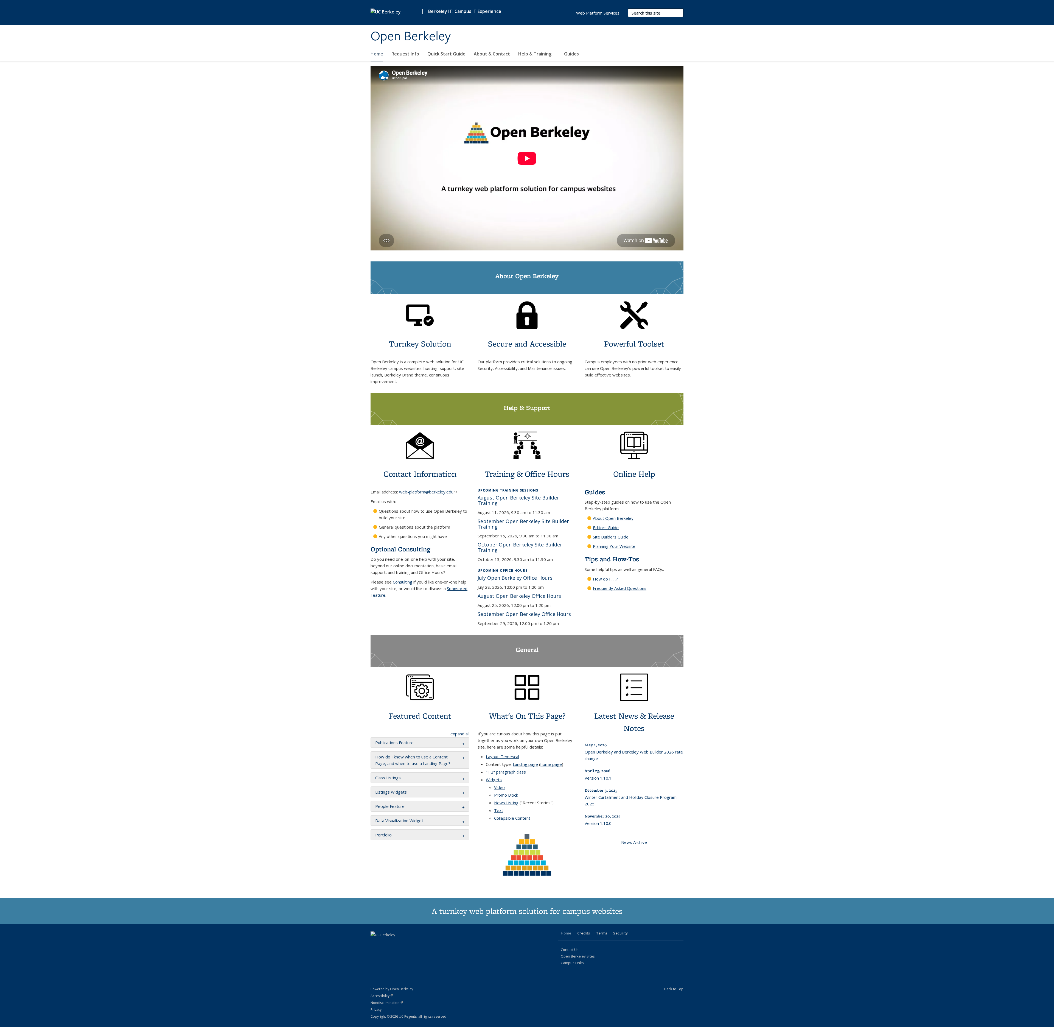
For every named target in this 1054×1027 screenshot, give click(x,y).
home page (551, 764)
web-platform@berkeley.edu (428, 492)
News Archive (634, 842)
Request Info (405, 54)
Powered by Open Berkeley (392, 989)
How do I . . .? (605, 579)
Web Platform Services (597, 13)
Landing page (525, 764)
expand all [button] (459, 733)
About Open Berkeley (613, 518)
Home (377, 54)
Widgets (494, 779)
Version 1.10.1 (598, 778)
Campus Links (572, 962)
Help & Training (535, 54)
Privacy (376, 1009)
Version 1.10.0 (598, 823)
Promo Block (506, 795)
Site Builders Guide (611, 537)
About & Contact (492, 54)
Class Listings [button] (388, 777)
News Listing (506, 802)
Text (498, 810)
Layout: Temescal (502, 756)
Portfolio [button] (383, 835)
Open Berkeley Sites (578, 956)
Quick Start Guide (446, 54)
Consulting (402, 582)
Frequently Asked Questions (619, 588)
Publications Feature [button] (394, 742)
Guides (572, 54)
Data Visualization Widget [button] (399, 820)
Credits (583, 933)
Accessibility (382, 995)
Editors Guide (606, 527)
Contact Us (570, 949)
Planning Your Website (614, 546)
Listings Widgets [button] (391, 792)
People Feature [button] (390, 806)
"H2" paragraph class (506, 772)
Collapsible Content (512, 818)
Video (499, 787)
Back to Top (673, 988)
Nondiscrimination (387, 1002)
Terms (601, 933)
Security (620, 933)
